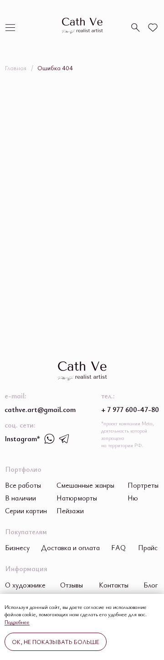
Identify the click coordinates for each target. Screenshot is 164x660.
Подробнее (17, 621)
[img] (10, 27)
